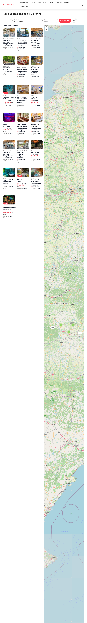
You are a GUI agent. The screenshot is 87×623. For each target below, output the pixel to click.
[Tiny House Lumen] (9, 60)
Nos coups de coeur (45, 2)
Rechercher (65, 21)
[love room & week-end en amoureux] (8, 5)
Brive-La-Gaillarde (8, 38)
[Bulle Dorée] (37, 144)
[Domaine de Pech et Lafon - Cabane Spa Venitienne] (23, 60)
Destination (17, 19)
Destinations (23, 2)
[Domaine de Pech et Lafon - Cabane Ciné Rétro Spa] (37, 60)
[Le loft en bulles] (37, 89)
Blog (33, 2)
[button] (52, 327)
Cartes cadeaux (25, 7)
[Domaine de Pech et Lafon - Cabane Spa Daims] (23, 32)
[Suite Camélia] (9, 117)
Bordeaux (6, 66)
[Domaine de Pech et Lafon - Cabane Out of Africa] (37, 117)
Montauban (34, 151)
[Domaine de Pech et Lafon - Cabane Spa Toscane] (23, 89)
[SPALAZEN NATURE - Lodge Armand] (23, 144)
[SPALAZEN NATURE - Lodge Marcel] (9, 144)
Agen (18, 38)
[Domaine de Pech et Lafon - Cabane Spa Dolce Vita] (37, 172)
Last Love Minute (63, 2)
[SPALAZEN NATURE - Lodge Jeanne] (9, 32)
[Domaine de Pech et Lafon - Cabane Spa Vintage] (23, 117)
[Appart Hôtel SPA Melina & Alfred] (9, 172)
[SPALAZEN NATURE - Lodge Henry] (37, 32)
